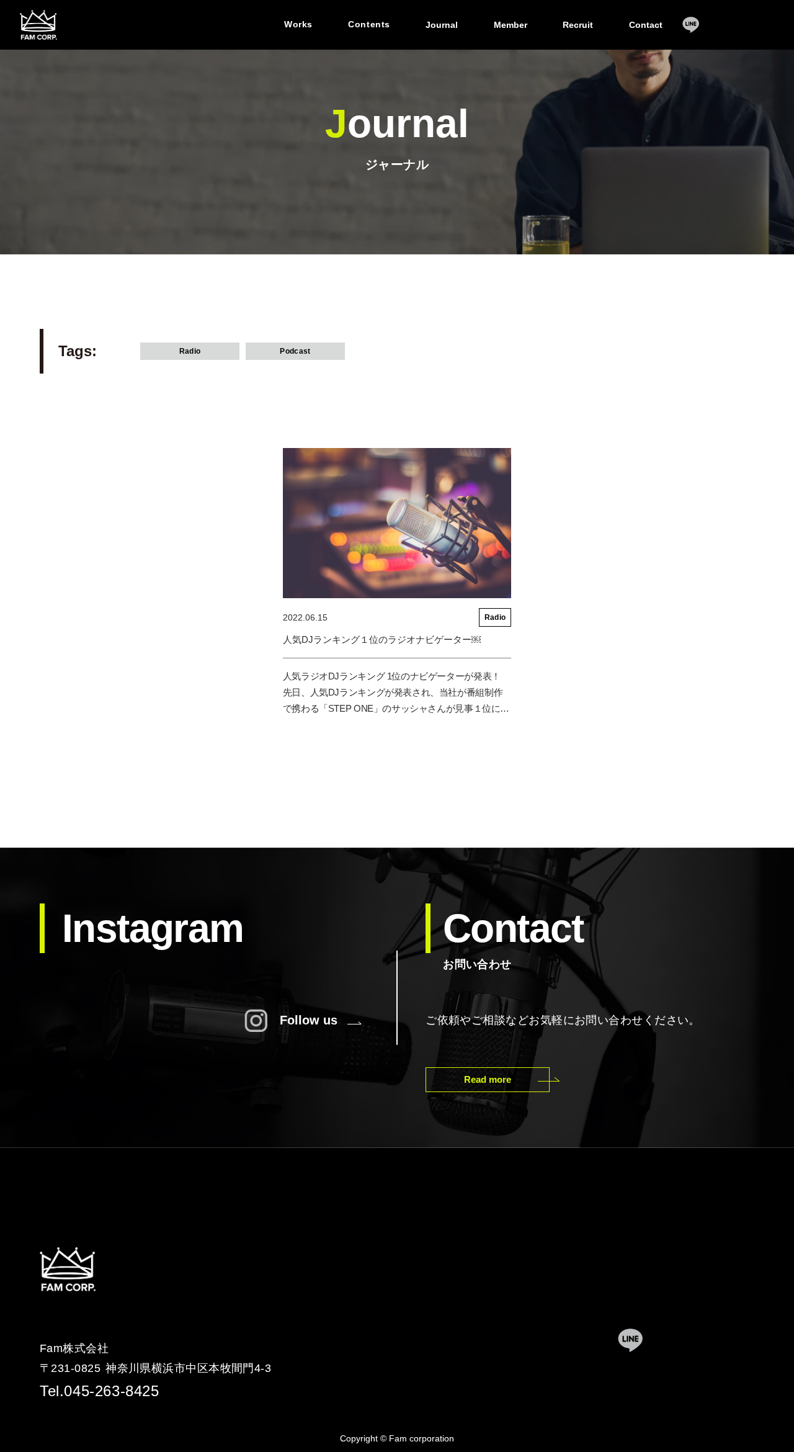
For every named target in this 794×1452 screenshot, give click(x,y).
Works (298, 24)
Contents (369, 24)
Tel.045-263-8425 (99, 1391)
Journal (442, 25)
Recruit (578, 25)
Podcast (295, 351)
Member (510, 25)
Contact (645, 25)
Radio (190, 351)
